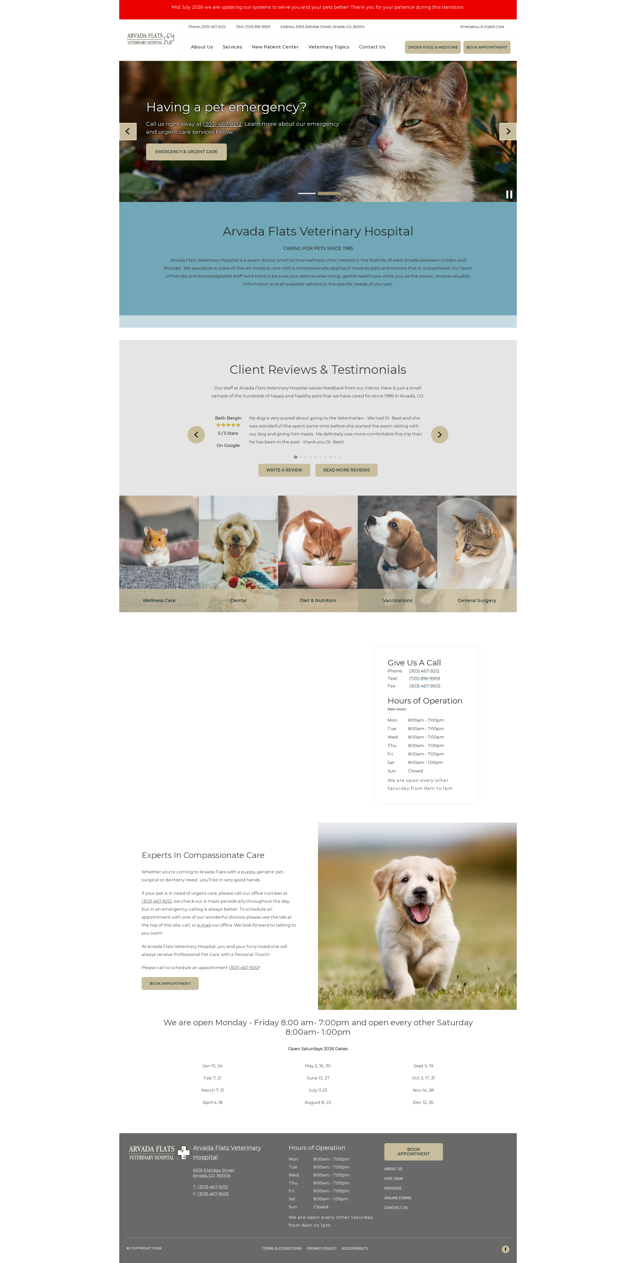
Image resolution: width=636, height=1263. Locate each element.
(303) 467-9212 (157, 901)
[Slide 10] (340, 457)
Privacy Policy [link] (321, 1248)
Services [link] (232, 47)
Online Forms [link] (397, 1198)
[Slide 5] (316, 457)
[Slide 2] (329, 193)
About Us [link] (393, 1168)
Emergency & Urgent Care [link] (482, 26)
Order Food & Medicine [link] (433, 47)
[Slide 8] (330, 457)
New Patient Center (275, 47)
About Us (202, 47)
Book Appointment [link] (487, 47)
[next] (508, 131)
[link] (151, 38)
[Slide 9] (335, 457)
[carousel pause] (509, 194)
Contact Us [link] (372, 47)
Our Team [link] (393, 1178)
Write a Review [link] (284, 470)
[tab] (398, 709)
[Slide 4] (311, 457)
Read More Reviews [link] (346, 470)
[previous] (128, 131)
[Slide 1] (307, 193)
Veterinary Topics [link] (329, 47)
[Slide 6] (320, 457)
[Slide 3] (306, 457)
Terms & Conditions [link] (282, 1248)
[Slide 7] (325, 457)
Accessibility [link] (355, 1248)
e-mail (204, 925)
